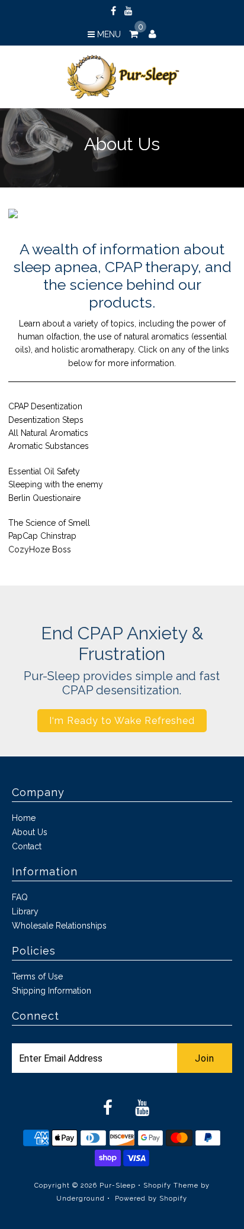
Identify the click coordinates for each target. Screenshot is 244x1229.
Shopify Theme (170, 1185)
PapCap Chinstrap (42, 536)
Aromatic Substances (48, 446)
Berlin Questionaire (44, 498)
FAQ (20, 897)
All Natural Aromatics (48, 433)
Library (25, 911)
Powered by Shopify (151, 1198)
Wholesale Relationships (59, 925)
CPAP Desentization (45, 406)
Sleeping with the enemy (55, 484)
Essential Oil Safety (44, 471)
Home (24, 818)
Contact (26, 846)
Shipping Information (51, 990)
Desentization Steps (46, 420)
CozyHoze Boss (39, 549)
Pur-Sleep (117, 1185)
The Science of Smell (49, 523)
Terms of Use (37, 976)
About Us (29, 832)
